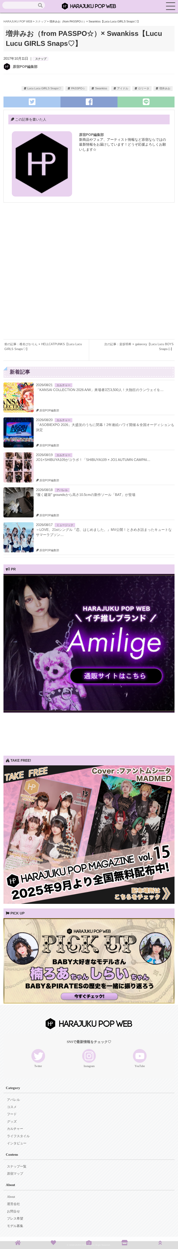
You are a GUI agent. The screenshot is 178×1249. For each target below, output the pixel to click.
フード (12, 1114)
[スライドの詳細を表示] (89, 711)
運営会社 (13, 1204)
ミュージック (65, 525)
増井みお (164, 88)
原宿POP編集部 (25, 67)
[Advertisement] (89, 242)
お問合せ (13, 1211)
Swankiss (101, 88)
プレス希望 (15, 1218)
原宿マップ (15, 1173)
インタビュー (16, 1143)
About (11, 1197)
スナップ (40, 58)
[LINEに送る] (146, 102)
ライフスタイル (18, 1136)
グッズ (12, 1121)
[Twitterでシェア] (31, 102)
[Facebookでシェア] (89, 102)
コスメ (12, 1107)
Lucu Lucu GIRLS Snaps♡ (44, 88)
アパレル (62, 490)
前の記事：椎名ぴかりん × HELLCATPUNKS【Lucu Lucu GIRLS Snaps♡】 (43, 346)
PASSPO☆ (78, 88)
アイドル (122, 88)
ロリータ (143, 88)
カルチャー (63, 385)
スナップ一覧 (16, 1166)
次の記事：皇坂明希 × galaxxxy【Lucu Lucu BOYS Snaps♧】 (139, 346)
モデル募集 (15, 1226)
